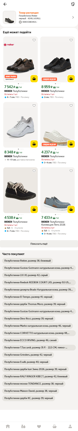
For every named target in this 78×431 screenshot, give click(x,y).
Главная (8, 426)
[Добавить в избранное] (34, 40)
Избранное (39, 426)
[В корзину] (34, 79)
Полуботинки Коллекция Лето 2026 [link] (53, 223)
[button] (5, 4)
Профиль (70, 426)
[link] (27, 261)
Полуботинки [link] (15, 91)
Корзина (54, 426)
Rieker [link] (8, 91)
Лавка (23, 426)
